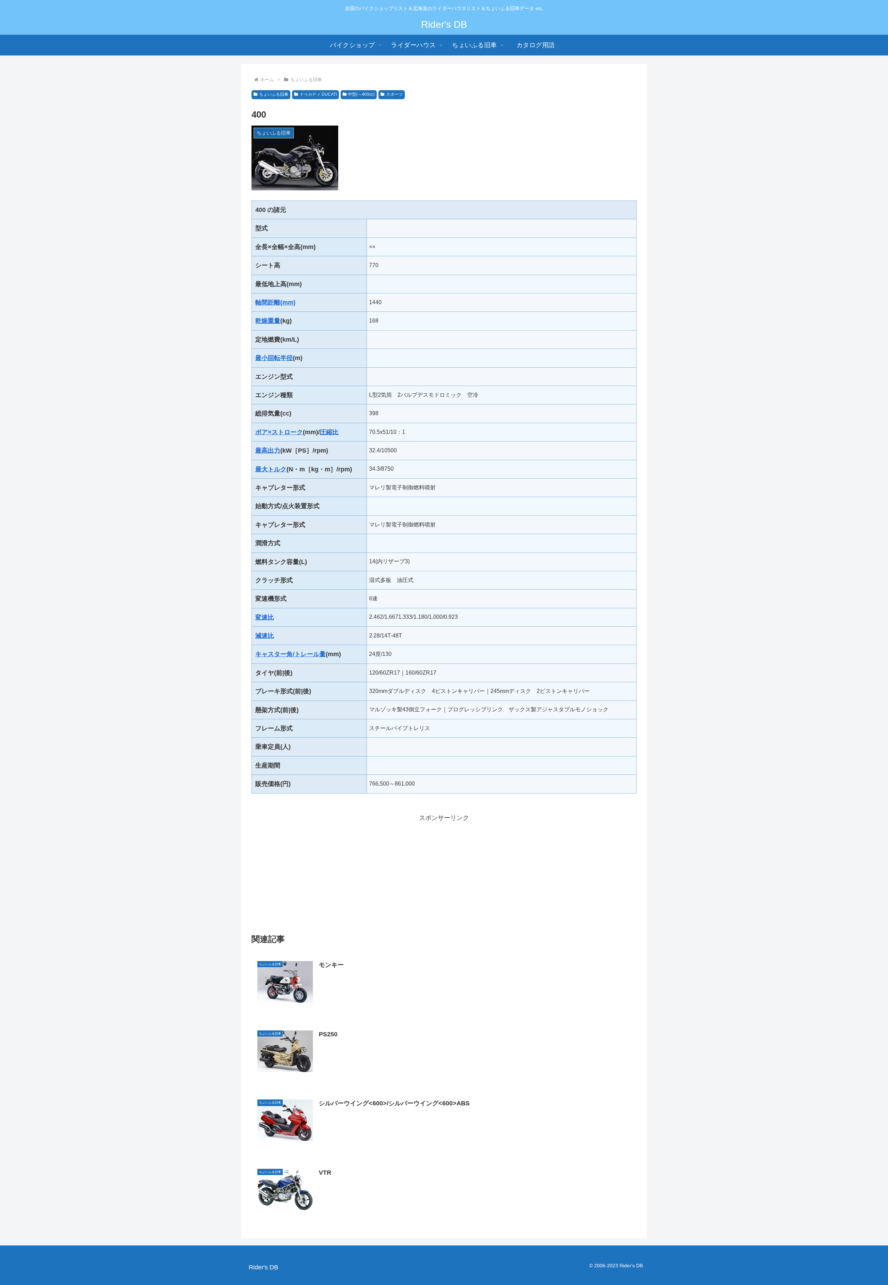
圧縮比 (329, 432)
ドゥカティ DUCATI (318, 94)
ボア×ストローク (279, 432)
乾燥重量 (267, 320)
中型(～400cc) (361, 94)
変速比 (264, 617)
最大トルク (271, 469)
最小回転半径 (274, 357)
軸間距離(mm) (275, 302)
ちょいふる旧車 (273, 94)
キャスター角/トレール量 (290, 654)
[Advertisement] (444, 871)
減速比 (264, 635)
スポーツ (394, 94)
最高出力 (267, 450)
